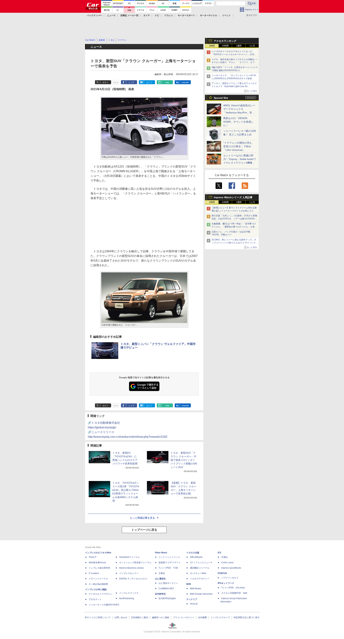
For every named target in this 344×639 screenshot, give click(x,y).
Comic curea (227, 562)
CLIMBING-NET (166, 588)
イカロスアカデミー (199, 578)
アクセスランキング (225, 40)
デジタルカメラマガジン (100, 594)
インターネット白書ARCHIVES (104, 604)
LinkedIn (185, 82)
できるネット (95, 599)
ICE (219, 552)
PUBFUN (222, 573)
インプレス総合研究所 (99, 568)
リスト (116, 82)
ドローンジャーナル (98, 578)
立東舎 (162, 573)
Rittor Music (161, 552)
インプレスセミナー (128, 573)
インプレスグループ (220, 617)
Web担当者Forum (97, 562)
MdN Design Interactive (201, 594)
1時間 (212, 46)
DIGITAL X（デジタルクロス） (134, 578)
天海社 (224, 557)
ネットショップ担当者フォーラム (135, 562)
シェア (131, 82)
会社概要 (202, 617)
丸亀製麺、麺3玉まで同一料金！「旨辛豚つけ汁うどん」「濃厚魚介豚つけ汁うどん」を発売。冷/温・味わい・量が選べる (234, 226)
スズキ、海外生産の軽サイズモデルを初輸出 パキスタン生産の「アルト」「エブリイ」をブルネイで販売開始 (234, 62)
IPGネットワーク (226, 583)
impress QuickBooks (231, 568)
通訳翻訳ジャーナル (199, 568)
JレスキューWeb (198, 573)
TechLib (194, 604)
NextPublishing (126, 598)
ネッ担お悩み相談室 (98, 584)
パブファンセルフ (229, 578)
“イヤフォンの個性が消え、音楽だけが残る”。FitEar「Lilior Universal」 (238, 146)
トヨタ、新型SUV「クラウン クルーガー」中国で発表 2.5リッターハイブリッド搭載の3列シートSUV (184, 460)
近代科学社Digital (167, 598)
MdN (188, 584)
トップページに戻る (144, 529)
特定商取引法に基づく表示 (246, 617)
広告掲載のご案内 (139, 617)
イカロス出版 (192, 552)
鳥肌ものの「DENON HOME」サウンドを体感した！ (238, 122)
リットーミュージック (169, 557)
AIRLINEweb (196, 557)
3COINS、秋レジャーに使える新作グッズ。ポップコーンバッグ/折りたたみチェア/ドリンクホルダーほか (235, 242)
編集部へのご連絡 (160, 617)
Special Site (221, 97)
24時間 (225, 46)
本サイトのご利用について (98, 617)
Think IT (92, 557)
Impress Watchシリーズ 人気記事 (233, 197)
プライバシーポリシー (183, 617)
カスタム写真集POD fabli (234, 593)
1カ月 (252, 46)
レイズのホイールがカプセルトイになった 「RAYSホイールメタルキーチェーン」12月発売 (234, 54)
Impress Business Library (131, 568)
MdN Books (195, 588)
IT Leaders (94, 573)
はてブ (149, 82)
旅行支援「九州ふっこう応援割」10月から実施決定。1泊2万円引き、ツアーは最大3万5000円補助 (234, 218)
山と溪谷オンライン (168, 583)
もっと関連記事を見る (142, 517)
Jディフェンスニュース (201, 562)
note (167, 82)
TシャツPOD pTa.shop (233, 587)
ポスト (105, 82)
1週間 (239, 46)
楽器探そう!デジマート (170, 562)
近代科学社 (160, 594)
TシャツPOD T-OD (168, 568)
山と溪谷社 (160, 578)
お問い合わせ (120, 617)
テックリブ (191, 599)
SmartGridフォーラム (129, 557)
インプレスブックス (128, 593)
